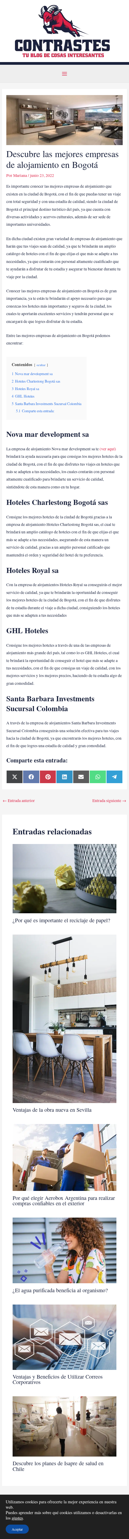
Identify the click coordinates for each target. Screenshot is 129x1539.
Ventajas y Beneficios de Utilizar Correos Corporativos (58, 1379)
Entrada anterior (19, 800)
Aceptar (17, 1529)
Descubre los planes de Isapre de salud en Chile (58, 1466)
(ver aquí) (108, 449)
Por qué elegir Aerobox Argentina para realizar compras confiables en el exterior (64, 1200)
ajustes (17, 1518)
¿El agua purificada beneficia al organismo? (60, 1290)
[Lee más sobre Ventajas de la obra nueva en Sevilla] (65, 1018)
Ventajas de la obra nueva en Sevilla (52, 1109)
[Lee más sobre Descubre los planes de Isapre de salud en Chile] (65, 1426)
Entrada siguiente (109, 800)
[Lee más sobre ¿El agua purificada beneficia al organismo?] (65, 1250)
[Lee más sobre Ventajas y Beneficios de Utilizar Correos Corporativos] (65, 1336)
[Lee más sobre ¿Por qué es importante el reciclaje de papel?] (65, 878)
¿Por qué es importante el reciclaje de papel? (61, 920)
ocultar (41, 364)
